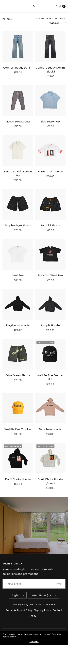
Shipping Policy (42, 610)
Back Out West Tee (50, 275)
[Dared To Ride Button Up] (17, 150)
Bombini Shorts (50, 225)
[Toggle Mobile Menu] (6, 6)
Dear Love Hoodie (50, 429)
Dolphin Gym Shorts (18, 225)
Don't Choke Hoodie (18, 479)
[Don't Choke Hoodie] (17, 458)
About (34, 615)
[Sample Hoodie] (50, 304)
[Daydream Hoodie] (17, 304)
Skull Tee (18, 275)
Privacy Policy (20, 604)
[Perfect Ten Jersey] (50, 150)
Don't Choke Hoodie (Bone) (50, 481)
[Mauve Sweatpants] (17, 100)
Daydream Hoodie (18, 325)
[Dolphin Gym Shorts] (17, 204)
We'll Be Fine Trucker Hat (50, 377)
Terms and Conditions (42, 604)
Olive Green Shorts (18, 375)
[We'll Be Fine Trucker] (17, 408)
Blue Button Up (50, 121)
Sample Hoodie (50, 325)
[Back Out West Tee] (50, 254)
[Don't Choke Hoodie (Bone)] (50, 458)
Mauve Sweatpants (17, 121)
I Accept (34, 642)
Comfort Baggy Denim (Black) (50, 69)
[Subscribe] (61, 584)
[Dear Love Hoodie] (50, 408)
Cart (58, 6)
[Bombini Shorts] (50, 204)
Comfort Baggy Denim (17, 68)
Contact (57, 610)
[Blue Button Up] (50, 100)
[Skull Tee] (17, 254)
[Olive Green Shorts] (17, 354)
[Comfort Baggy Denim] (17, 46)
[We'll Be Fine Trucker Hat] (50, 354)
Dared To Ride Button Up (18, 173)
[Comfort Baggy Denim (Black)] (50, 46)
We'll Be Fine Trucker (17, 429)
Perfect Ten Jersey (50, 171)
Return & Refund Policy (19, 610)
